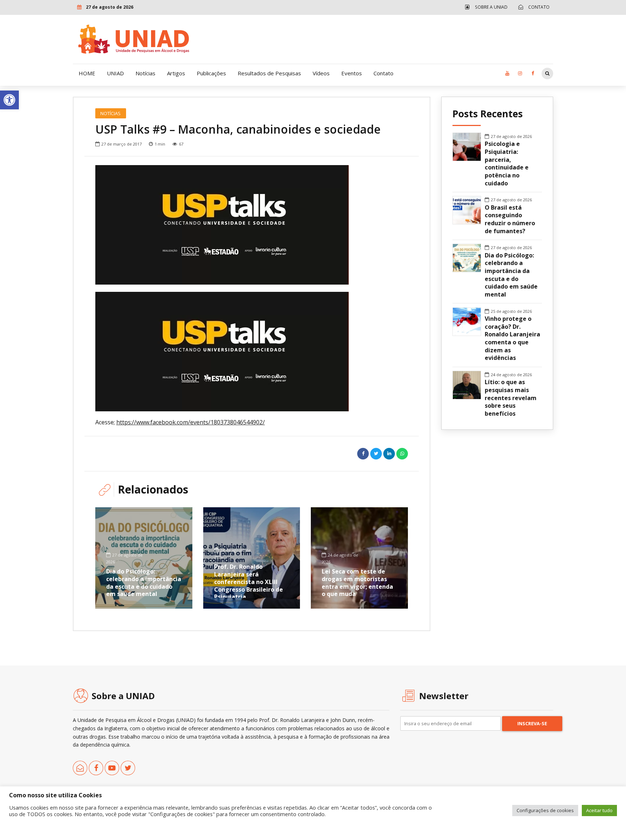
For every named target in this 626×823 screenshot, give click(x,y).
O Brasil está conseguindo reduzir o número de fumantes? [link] (510, 219)
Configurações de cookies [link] (545, 810)
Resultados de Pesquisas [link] (269, 73)
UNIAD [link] (115, 73)
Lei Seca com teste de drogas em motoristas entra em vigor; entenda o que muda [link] (357, 582)
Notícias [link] (145, 73)
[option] (251, 225)
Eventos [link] (351, 73)
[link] (9, 100)
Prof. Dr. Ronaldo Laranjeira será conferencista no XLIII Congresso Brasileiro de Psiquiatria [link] (248, 582)
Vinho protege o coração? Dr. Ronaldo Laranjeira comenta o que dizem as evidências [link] (512, 338)
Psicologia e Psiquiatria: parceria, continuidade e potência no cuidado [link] (507, 163)
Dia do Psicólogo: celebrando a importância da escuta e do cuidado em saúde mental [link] (143, 582)
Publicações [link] (211, 73)
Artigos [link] (176, 73)
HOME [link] (87, 73)
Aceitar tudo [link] (599, 810)
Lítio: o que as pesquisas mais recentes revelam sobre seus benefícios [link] (511, 397)
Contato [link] (383, 73)
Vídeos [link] (321, 73)
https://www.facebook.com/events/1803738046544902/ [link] (190, 422)
